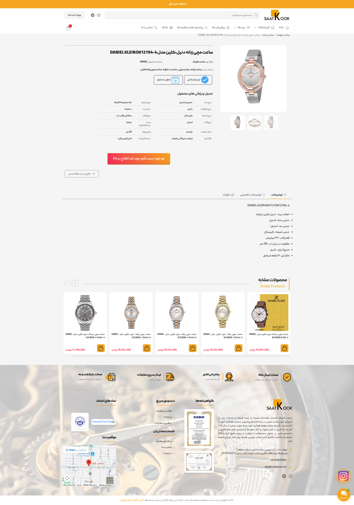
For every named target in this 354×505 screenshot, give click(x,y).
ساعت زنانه (268, 35)
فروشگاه (264, 28)
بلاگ (165, 28)
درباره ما (168, 417)
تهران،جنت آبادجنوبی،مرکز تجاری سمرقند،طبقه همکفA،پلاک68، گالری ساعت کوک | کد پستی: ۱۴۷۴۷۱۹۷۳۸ (254, 451)
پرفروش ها (218, 28)
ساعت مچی (184, 70)
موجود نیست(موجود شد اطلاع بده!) (139, 158)
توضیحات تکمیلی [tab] (250, 195)
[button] (75, 283)
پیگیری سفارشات (163, 423)
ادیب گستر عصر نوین (132, 500)
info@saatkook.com (275, 467)
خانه (281, 28)
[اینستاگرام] (98, 15)
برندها (241, 28)
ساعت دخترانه (170, 70)
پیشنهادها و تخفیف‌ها (190, 28)
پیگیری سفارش (164, 441)
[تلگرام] (92, 15)
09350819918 (278, 460)
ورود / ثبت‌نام (74, 15)
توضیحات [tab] (277, 195)
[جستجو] (256, 15)
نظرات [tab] (226, 195)
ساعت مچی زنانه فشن (151, 70)
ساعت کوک (283, 35)
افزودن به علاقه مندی (79, 174)
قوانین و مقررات (164, 411)
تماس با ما (147, 28)
